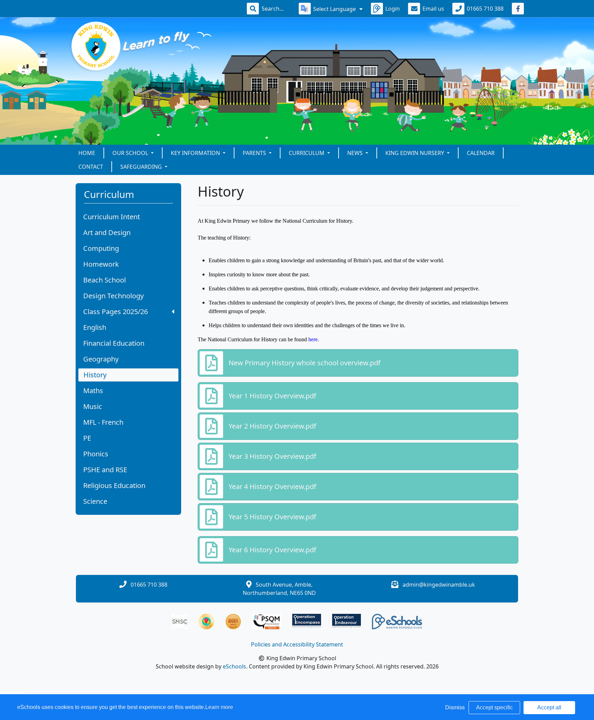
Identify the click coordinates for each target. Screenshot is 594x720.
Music (92, 406)
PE (87, 438)
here (313, 339)
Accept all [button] (549, 707)
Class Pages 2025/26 (115, 311)
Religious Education (114, 485)
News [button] (355, 153)
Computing (101, 248)
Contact (90, 166)
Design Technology (113, 295)
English (94, 327)
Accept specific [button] (494, 707)
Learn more (219, 707)
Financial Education (113, 343)
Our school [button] (131, 153)
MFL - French (103, 422)
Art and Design (107, 232)
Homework (101, 264)
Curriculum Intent (111, 216)
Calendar (481, 153)
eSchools (234, 666)
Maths (93, 390)
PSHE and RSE (105, 469)
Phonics (95, 453)
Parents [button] (255, 153)
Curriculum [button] (307, 153)
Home (86, 153)
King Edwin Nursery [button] (415, 153)
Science (95, 501)
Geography (101, 359)
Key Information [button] (196, 153)
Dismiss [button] (455, 707)
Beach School (104, 280)
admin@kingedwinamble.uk (439, 584)
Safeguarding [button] (141, 166)
